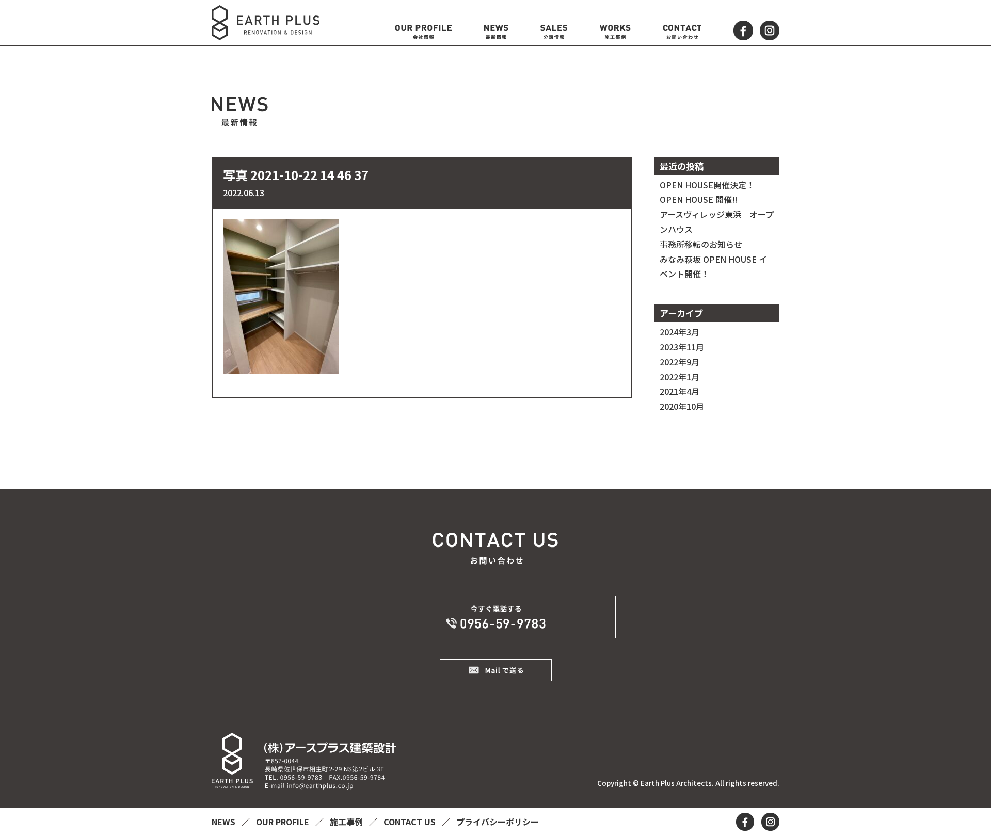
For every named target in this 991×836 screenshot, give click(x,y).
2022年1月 (679, 377)
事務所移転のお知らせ (701, 244)
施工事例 (347, 821)
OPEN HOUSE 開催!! (699, 199)
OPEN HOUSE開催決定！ (707, 185)
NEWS (224, 821)
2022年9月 (679, 362)
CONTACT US (410, 821)
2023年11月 (682, 347)
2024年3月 (679, 332)
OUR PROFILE (283, 821)
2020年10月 (682, 406)
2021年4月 (679, 391)
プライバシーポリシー (497, 821)
